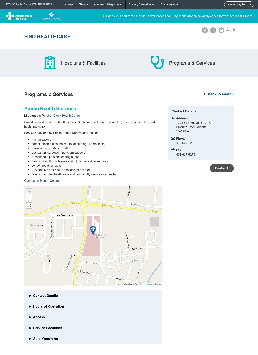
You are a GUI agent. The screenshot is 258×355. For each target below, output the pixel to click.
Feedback (222, 168)
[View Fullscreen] (29, 205)
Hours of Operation (48, 306)
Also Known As (45, 338)
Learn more (244, 16)
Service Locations (47, 327)
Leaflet (119, 284)
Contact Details (45, 295)
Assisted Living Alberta (108, 4)
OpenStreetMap (142, 284)
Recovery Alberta (171, 4)
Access (39, 317)
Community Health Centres (42, 180)
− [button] (29, 197)
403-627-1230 (185, 143)
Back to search (220, 94)
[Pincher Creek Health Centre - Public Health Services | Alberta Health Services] (93, 231)
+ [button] (29, 191)
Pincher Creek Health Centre (61, 115)
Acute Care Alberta (76, 4)
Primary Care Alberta (141, 4)
